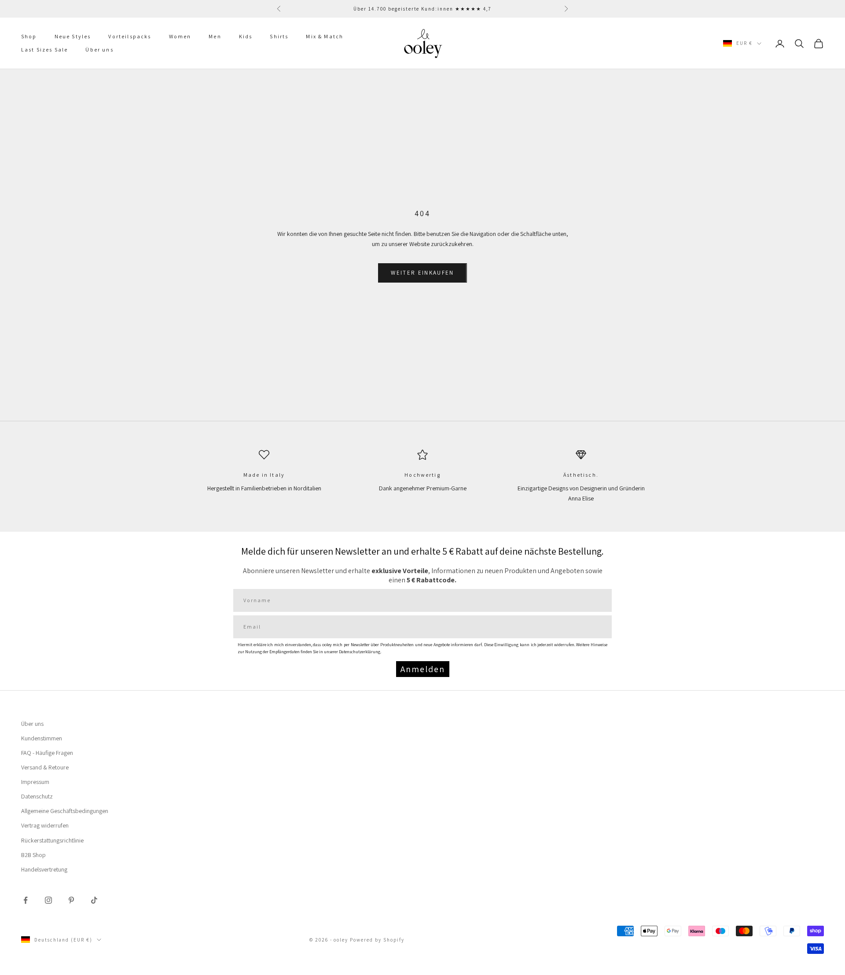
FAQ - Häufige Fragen (47, 753)
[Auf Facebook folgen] (25, 900)
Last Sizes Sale (44, 50)
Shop (29, 36)
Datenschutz (37, 796)
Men (215, 36)
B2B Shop (33, 855)
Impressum (35, 782)
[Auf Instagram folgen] (48, 900)
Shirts (279, 36)
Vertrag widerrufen (45, 825)
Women (180, 36)
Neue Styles (73, 36)
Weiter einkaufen (422, 272)
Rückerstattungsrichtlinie (52, 840)
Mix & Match (324, 36)
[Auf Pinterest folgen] (71, 900)
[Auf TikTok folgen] (94, 900)
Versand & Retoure (45, 767)
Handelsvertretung (44, 869)
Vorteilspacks (129, 36)
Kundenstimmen (41, 738)
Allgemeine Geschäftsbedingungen (64, 811)
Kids (246, 36)
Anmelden (422, 669)
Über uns (99, 50)
